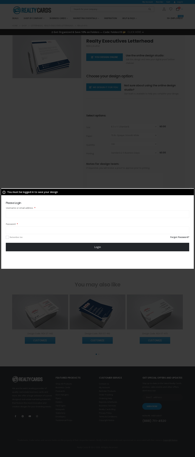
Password (16, 223)
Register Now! (97, 259)
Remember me (16, 237)
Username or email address (25, 207)
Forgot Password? (179, 237)
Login (97, 247)
